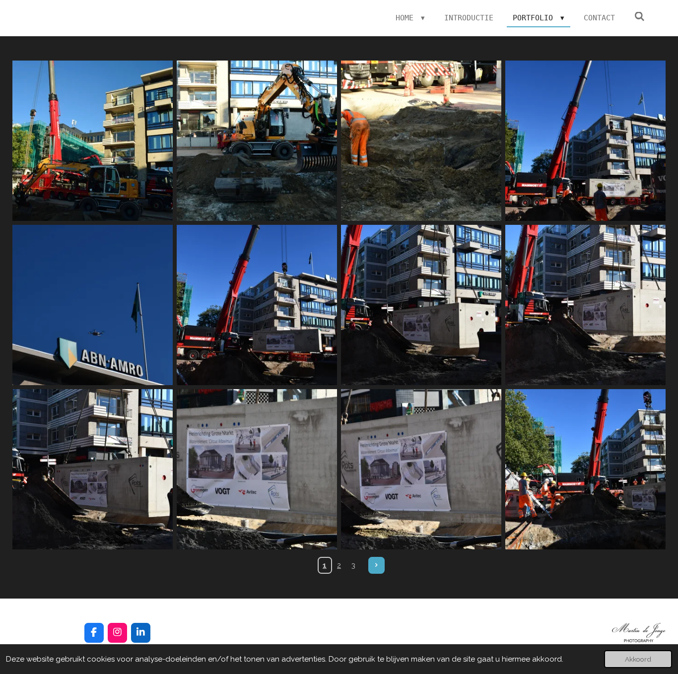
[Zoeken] (639, 17)
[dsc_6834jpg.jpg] (257, 141)
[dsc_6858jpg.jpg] (585, 469)
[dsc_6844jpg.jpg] (585, 141)
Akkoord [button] (638, 659)
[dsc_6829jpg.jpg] (92, 141)
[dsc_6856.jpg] (257, 469)
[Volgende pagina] (376, 565)
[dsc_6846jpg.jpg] (92, 305)
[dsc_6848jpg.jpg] (257, 305)
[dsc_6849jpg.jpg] (585, 305)
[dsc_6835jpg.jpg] (421, 141)
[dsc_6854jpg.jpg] (92, 469)
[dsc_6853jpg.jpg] (421, 305)
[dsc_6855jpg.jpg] (421, 469)
